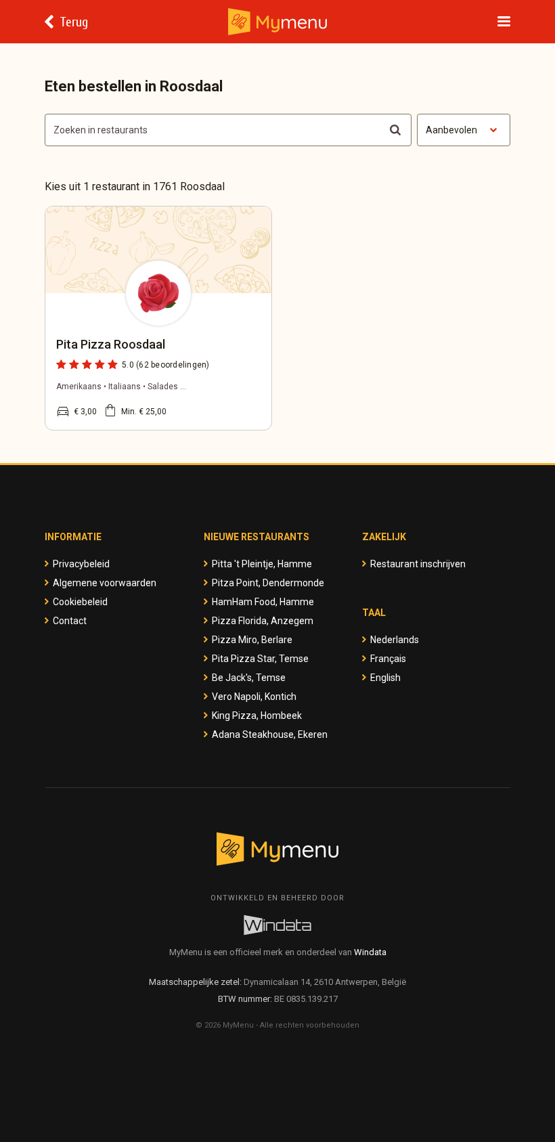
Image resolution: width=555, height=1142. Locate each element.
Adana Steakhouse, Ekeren (270, 734)
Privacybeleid (81, 563)
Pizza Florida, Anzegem (262, 620)
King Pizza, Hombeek (257, 715)
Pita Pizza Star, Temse (260, 658)
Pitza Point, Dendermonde (268, 582)
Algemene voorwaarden (104, 582)
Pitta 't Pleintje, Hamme (262, 563)
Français (388, 658)
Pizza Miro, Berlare (252, 639)
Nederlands (394, 639)
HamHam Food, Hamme (263, 601)
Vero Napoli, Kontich (254, 696)
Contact (70, 620)
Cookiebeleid (80, 601)
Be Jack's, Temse (249, 677)
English (385, 677)
